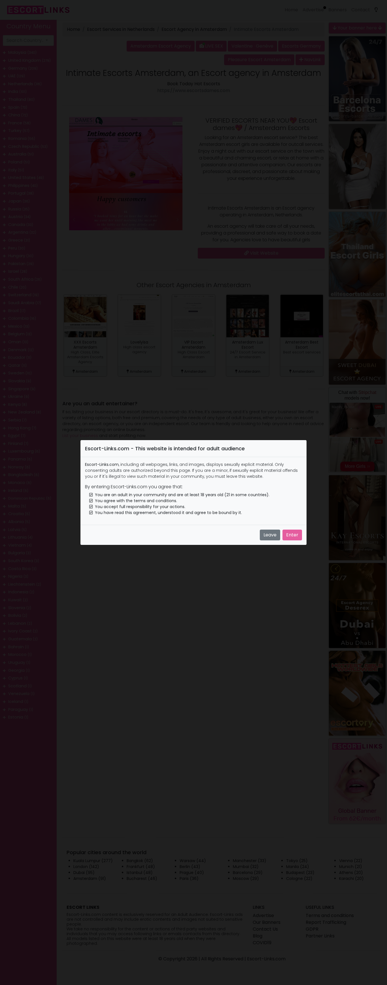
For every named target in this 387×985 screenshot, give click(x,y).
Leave (270, 535)
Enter (292, 535)
